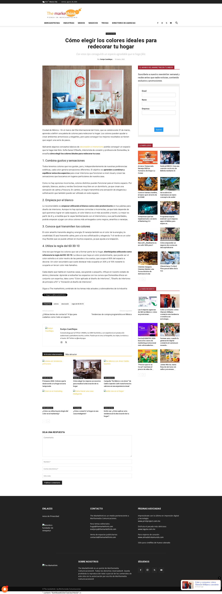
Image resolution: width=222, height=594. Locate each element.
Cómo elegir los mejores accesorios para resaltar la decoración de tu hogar (87, 383)
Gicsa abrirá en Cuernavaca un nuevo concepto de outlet (168, 195)
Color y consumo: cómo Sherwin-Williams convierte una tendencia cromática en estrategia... (169, 314)
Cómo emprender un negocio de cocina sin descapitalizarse (168, 245)
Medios (81, 23)
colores (56, 304)
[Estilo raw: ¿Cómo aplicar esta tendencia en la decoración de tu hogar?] (118, 399)
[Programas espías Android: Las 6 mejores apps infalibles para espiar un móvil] (170, 208)
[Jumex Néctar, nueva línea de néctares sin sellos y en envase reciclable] (170, 356)
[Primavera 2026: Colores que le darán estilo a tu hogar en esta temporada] (56, 369)
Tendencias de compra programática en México (111, 314)
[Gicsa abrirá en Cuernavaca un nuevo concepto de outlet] (170, 183)
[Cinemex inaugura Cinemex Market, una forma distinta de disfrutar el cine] (148, 258)
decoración (65, 304)
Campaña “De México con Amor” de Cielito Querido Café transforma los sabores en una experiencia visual (117, 383)
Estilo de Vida (111, 34)
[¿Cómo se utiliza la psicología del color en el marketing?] (56, 399)
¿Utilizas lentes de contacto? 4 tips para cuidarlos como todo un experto (59, 315)
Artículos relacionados (53, 354)
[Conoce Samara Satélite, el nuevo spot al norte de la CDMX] (148, 183)
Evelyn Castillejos (106, 59)
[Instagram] (162, 23)
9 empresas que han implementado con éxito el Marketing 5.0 (147, 219)
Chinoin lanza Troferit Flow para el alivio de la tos (169, 268)
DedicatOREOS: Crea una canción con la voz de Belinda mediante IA (169, 168)
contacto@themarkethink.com (103, 537)
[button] (176, 23)
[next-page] (48, 421)
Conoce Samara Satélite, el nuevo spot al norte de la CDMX (147, 195)
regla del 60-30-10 (78, 304)
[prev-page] (44, 421)
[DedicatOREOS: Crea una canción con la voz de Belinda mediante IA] (170, 157)
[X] (166, 23)
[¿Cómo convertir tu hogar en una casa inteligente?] (87, 399)
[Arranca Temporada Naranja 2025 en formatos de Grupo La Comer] (148, 157)
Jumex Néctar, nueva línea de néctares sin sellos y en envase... (168, 367)
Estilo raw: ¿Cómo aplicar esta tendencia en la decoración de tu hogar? (116, 413)
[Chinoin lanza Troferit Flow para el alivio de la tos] (170, 258)
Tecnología (77, 408)
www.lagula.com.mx (146, 529)
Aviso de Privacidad (50, 516)
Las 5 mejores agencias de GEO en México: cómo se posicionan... (147, 312)
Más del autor (71, 354)
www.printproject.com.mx (149, 521)
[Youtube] (171, 23)
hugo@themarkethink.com (101, 526)
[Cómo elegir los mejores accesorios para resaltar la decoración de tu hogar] (87, 369)
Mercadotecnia (52, 23)
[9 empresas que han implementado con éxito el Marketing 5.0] (148, 208)
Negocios (93, 23)
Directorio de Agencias (123, 23)
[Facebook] (158, 23)
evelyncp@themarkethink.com (103, 529)
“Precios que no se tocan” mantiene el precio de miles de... (146, 367)
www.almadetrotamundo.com (151, 537)
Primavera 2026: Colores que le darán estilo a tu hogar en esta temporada (54, 383)
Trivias (104, 23)
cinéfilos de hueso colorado (158, 542)
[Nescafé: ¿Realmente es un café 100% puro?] (148, 234)
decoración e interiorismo (91, 147)
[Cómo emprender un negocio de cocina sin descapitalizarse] (170, 234)
